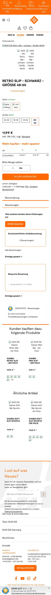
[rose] (15, 376)
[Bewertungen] (10, 367)
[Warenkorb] (30, 28)
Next (27, 384)
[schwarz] (34, 376)
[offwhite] (8, 376)
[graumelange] (8, 436)
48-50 (35, 121)
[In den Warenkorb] (2, 1)
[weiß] (30, 376)
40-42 (16, 120)
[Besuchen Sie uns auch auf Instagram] (28, 578)
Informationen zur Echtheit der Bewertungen (28, 593)
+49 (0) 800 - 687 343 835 (12, 561)
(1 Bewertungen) (18, 91)
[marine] (19, 376)
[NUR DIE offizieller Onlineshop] (34, 20)
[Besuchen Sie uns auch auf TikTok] (35, 578)
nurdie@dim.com (10, 559)
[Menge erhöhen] (27, 168)
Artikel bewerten (15, 224)
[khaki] (12, 376)
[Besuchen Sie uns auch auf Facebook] (16, 578)
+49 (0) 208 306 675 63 (37, 556)
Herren (30, 35)
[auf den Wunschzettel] (45, 47)
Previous (4, 46)
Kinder (39, 35)
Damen (20, 35)
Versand (26, 137)
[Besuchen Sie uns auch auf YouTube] (22, 578)
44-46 (25, 120)
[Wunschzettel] (25, 28)
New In (11, 35)
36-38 (6, 120)
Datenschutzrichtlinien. (14, 511)
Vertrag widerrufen (25, 568)
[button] (19, 28)
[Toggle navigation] (3, 20)
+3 (12, 380)
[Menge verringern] (5, 168)
